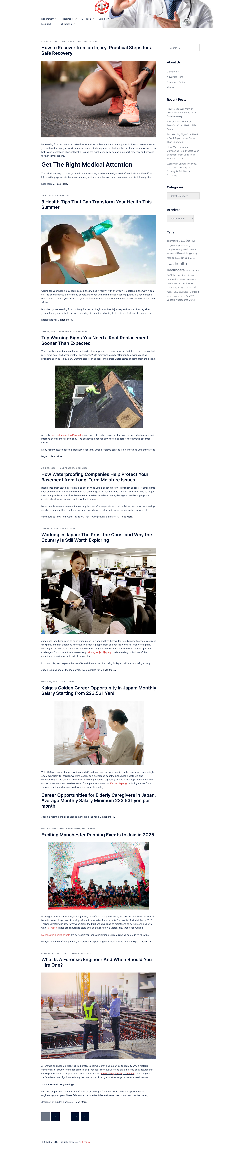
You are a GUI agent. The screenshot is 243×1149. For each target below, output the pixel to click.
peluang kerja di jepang (99, 652)
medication (187, 283)
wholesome (182, 299)
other (176, 292)
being (190, 240)
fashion (171, 258)
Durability (103, 18)
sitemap (171, 87)
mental (191, 287)
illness (184, 275)
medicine (172, 287)
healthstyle (192, 270)
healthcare (176, 270)
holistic (179, 275)
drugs (188, 253)
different (180, 253)
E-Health (86, 18)
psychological (185, 292)
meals (170, 283)
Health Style (65, 23)
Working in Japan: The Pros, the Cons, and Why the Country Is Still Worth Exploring (96, 537)
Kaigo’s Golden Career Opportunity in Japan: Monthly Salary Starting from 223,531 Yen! (98, 690)
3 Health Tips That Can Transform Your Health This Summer (96, 204)
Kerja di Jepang (118, 783)
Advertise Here (175, 76)
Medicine (46, 23)
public (195, 291)
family (195, 254)
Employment (68, 528)
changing (186, 245)
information (172, 279)
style (183, 296)
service (170, 296)
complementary (174, 249)
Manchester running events (55, 934)
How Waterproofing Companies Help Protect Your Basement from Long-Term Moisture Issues (94, 477)
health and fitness (72, 41)
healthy (171, 274)
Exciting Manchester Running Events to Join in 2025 (97, 834)
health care (90, 41)
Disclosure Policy (176, 82)
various (171, 299)
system (190, 295)
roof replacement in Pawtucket (67, 435)
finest (177, 258)
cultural (193, 249)
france (192, 258)
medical (177, 283)
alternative (172, 240)
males (181, 279)
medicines (182, 288)
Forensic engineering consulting (118, 1073)
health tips (63, 195)
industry (192, 275)
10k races (52, 927)
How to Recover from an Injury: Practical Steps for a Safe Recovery (96, 50)
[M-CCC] (102, 6)
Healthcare (68, 18)
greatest (170, 264)
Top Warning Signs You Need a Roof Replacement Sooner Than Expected (94, 340)
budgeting (171, 245)
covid (186, 249)
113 (75, 1116)
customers (170, 254)
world (192, 300)
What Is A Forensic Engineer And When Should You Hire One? (96, 962)
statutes (177, 296)
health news (88, 828)
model (170, 292)
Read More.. (62, 183)
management (190, 279)
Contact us (173, 71)
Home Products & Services (73, 331)
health (181, 263)
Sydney (86, 1142)
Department (47, 18)
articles (182, 241)
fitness (184, 257)
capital (179, 245)
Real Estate (84, 953)
